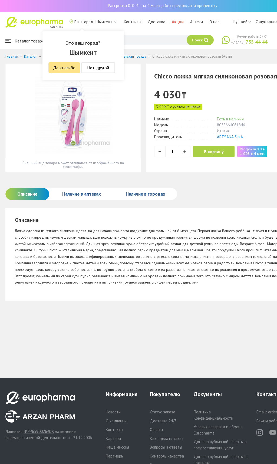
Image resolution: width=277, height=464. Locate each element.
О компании (116, 420)
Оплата (156, 429)
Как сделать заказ (166, 438)
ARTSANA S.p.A (230, 136)
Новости (113, 411)
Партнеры (115, 456)
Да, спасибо (64, 67)
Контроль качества (167, 456)
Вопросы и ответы (166, 447)
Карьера (113, 438)
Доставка (156, 21)
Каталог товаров (30, 41)
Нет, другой (98, 67)
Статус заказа (162, 411)
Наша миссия (117, 447)
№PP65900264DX (39, 431)
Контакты (132, 21)
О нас (214, 21)
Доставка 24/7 (163, 420)
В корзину (214, 151)
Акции (178, 21)
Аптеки (196, 21)
